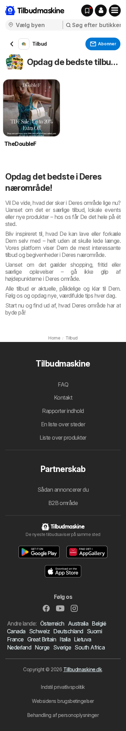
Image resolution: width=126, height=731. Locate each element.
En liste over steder (63, 424)
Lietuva (82, 639)
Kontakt (63, 397)
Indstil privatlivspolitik (63, 687)
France (15, 639)
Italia (64, 639)
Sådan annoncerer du (63, 489)
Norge (42, 647)
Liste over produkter (63, 437)
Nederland (19, 647)
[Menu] (115, 11)
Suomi (94, 631)
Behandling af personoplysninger (63, 715)
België (99, 623)
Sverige (62, 647)
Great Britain (41, 639)
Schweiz (39, 631)
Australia (78, 623)
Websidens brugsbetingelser (63, 701)
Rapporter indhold (63, 410)
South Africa (90, 647)
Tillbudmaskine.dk (82, 669)
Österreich (52, 623)
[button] (101, 11)
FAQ (63, 384)
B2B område (63, 502)
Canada (16, 631)
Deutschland (68, 631)
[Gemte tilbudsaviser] (87, 11)
